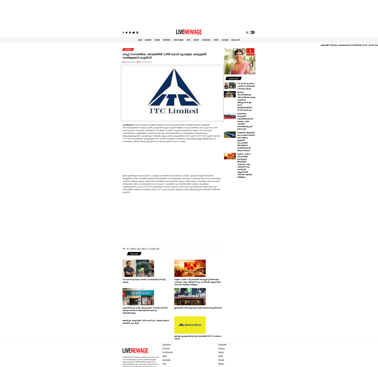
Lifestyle (220, 358)
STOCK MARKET (179, 40)
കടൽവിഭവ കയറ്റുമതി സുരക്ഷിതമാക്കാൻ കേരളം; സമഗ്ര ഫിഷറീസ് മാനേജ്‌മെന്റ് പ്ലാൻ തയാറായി (245, 121)
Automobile (221, 344)
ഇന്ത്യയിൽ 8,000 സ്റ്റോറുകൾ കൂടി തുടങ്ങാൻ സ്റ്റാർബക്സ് (198, 308)
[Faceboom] (123, 32)
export (139, 248)
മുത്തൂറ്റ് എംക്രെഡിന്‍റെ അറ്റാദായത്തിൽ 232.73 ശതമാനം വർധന (198, 337)
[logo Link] (189, 34)
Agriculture (165, 344)
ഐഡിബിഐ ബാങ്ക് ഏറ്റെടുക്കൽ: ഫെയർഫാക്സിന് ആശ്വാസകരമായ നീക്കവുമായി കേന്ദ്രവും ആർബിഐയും (145, 310)
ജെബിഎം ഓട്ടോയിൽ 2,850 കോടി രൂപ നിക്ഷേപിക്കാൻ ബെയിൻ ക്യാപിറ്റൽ (146, 322)
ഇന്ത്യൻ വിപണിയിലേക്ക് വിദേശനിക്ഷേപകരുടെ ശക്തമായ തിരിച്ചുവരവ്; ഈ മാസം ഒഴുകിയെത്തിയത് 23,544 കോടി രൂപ (246, 101)
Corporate (165, 348)
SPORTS (216, 40)
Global (164, 354)
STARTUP (196, 40)
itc (147, 248)
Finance (220, 351)
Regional (165, 364)
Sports (220, 364)
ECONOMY (148, 40)
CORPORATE (167, 40)
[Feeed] (137, 32)
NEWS (188, 40)
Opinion (220, 361)
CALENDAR (225, 40)
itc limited (152, 248)
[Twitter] (126, 32)
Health (220, 354)
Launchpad (165, 358)
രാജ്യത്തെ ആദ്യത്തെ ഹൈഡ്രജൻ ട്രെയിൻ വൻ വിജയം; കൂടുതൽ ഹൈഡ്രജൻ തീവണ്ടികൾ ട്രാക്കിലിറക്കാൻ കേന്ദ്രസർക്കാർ (246, 142)
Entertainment (166, 351)
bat (128, 248)
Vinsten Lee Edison (129, 62)
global (143, 248)
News (164, 361)
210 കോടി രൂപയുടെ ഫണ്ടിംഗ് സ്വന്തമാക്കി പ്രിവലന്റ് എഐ (144, 280)
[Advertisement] (189, 14)
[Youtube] (133, 32)
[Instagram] (130, 32)
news (158, 248)
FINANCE (157, 40)
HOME (140, 40)
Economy (221, 348)
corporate (133, 248)
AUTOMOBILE (206, 40)
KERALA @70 (235, 40)
